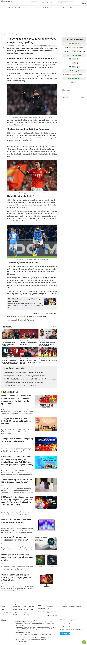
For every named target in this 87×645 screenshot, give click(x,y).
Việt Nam (11, 7)
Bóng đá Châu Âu (17, 609)
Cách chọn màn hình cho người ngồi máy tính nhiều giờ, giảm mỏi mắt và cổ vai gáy (16, 577)
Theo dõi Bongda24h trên (41, 45)
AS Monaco (66, 74)
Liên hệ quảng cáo (52, 615)
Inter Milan (81, 59)
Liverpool (13, 320)
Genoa (80, 63)
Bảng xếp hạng (40, 611)
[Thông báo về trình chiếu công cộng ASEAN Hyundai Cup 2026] (46, 444)
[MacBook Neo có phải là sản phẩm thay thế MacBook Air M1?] (46, 525)
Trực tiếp (3, 614)
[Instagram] (79, 619)
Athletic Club (82, 51)
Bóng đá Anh (16, 606)
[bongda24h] (2, 8)
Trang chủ (4, 604)
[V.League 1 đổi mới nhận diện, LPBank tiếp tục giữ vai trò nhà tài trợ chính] (46, 424)
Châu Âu (23, 7)
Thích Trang (65, 97)
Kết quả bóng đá (40, 608)
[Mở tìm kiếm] (72, 3)
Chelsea (31, 320)
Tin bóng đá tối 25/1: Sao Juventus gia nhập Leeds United (23, 373)
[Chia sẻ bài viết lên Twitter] (2, 43)
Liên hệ (64, 623)
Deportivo (66, 47)
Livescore (26, 614)
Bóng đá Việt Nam (18, 604)
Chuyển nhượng (58, 7)
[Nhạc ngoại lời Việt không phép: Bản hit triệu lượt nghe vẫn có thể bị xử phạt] (46, 560)
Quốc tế (39, 7)
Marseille (81, 74)
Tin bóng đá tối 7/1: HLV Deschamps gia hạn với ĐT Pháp (23, 382)
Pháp (34, 7)
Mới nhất (35, 3)
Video (71, 7)
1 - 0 (74, 63)
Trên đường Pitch (49, 2)
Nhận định (66, 7)
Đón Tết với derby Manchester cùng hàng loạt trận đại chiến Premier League (30, 379)
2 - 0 (74, 74)
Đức (31, 7)
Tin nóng (6, 7)
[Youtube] (83, 619)
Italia (28, 7)
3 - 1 (74, 47)
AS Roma (81, 66)
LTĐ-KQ (44, 7)
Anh (16, 7)
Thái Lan (8, 445)
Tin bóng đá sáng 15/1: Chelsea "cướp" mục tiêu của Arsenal (24, 376)
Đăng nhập (83, 3)
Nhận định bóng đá (29, 606)
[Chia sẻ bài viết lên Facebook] (2, 39)
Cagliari (67, 59)
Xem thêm (29, 596)
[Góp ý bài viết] (2, 51)
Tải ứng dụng (65, 604)
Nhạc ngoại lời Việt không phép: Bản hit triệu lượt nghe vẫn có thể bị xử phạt (17, 557)
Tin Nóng (3, 606)
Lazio (67, 63)
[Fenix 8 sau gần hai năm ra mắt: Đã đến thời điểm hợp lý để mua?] (46, 543)
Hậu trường (27, 612)
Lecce (67, 66)
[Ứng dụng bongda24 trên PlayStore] (72, 606)
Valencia (81, 47)
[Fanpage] (75, 619)
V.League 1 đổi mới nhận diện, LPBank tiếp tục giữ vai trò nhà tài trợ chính (16, 421)
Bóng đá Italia (16, 614)
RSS (61, 620)
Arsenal (22, 320)
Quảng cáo (72, 623)
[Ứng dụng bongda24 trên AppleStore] (78, 606)
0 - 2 (74, 51)
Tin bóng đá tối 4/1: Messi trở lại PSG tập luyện (20, 385)
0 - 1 (74, 59)
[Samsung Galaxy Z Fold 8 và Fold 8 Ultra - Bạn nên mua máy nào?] (46, 485)
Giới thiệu (49, 604)
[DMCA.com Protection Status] (65, 635)
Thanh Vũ (36, 313)
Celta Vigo (66, 51)
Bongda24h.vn (78, 629)
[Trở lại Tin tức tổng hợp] (2, 54)
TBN (19, 7)
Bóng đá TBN (16, 612)
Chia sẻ (83, 97)
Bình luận (50, 7)
